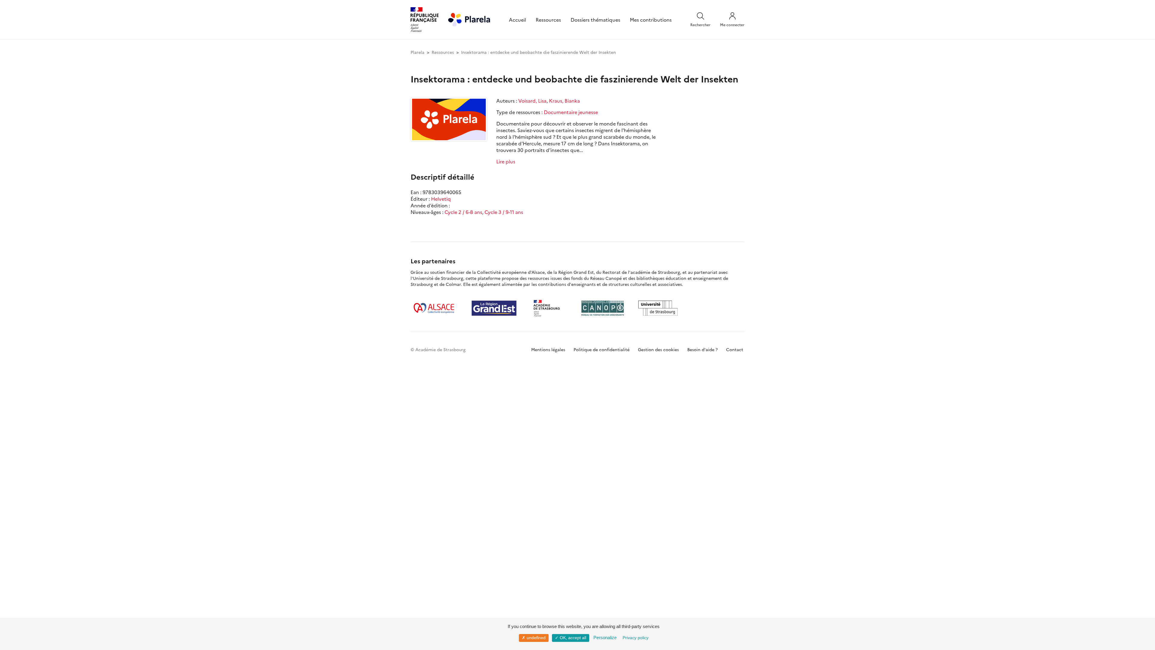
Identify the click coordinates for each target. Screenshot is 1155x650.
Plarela (417, 52)
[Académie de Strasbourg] (549, 308)
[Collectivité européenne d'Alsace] (434, 308)
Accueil (517, 19)
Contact (734, 349)
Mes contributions (651, 19)
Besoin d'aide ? (702, 349)
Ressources (548, 19)
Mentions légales (548, 349)
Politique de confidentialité (602, 349)
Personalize (605, 637)
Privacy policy (635, 637)
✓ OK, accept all (570, 637)
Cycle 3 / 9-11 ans (504, 212)
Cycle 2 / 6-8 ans (463, 212)
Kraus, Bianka (564, 100)
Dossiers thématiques (595, 19)
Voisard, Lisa (532, 100)
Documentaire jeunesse (571, 112)
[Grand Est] (494, 308)
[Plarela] (469, 18)
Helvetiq (441, 198)
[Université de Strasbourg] (658, 308)
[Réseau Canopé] (602, 308)
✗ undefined (534, 637)
